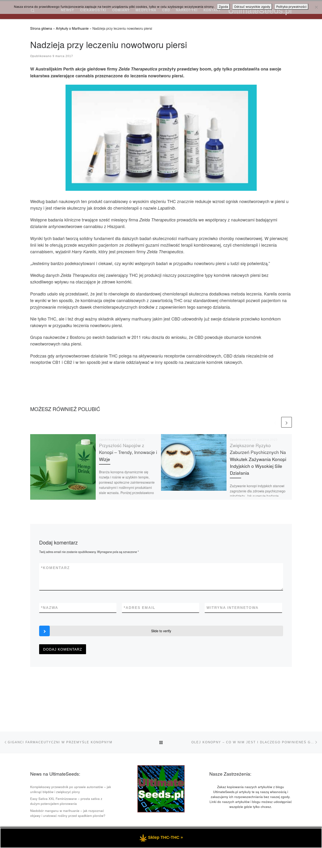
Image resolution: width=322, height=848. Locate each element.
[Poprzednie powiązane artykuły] (275, 422)
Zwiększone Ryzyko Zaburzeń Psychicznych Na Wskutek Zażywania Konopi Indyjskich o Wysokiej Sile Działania (258, 459)
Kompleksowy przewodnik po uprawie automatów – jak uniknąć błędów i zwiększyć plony (70, 789)
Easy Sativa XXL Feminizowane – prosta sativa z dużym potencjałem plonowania (66, 801)
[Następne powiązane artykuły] (286, 422)
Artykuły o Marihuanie (72, 28)
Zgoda (223, 6)
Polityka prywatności (291, 6)
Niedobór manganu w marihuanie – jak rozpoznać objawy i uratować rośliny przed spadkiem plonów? (67, 813)
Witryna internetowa (232, 608)
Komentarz (55, 568)
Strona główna (41, 28)
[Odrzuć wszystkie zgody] (316, 7)
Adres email (139, 608)
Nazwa (49, 608)
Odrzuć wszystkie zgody (252, 6)
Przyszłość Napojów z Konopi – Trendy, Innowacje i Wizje (128, 452)
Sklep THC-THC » (165, 837)
